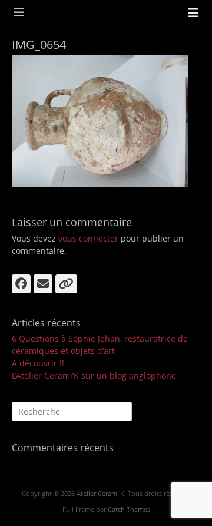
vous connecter (88, 238)
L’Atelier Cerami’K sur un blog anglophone (94, 375)
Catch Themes (129, 509)
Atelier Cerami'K (100, 493)
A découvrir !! (38, 363)
